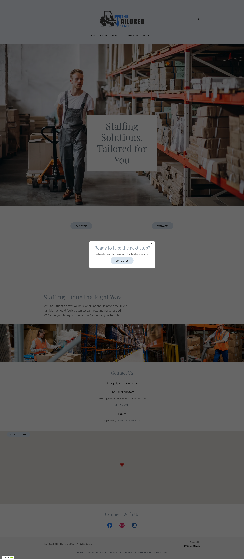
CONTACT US (122, 261)
